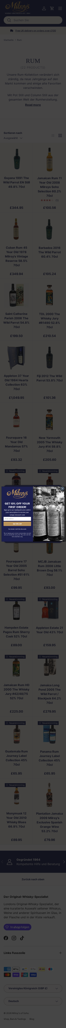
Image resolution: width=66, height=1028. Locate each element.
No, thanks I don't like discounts (17, 529)
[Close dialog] (62, 488)
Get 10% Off (17, 524)
